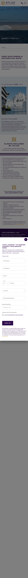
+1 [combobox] (4, 283)
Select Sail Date (6, 304)
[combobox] (13, 290)
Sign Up (8, 323)
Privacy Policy (5, 336)
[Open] (24, 291)
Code (4, 281)
